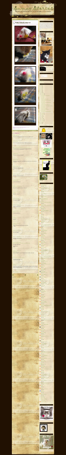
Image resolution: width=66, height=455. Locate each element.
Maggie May (42, 371)
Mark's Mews (42, 215)
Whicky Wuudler (43, 351)
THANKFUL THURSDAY (43, 196)
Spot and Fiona (43, 397)
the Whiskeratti (43, 235)
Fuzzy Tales (42, 238)
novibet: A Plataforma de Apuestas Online (46, 219)
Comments (42, 76)
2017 (41, 86)
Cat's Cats (42, 313)
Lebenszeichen (42, 322)
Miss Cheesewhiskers (43, 291)
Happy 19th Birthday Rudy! (44, 272)
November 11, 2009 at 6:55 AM (16, 134)
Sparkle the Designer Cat (44, 198)
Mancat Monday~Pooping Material (45, 95)
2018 (41, 85)
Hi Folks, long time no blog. (44, 302)
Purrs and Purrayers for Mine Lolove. (45, 383)
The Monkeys (14, 180)
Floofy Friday (42, 288)
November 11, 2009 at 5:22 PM (16, 223)
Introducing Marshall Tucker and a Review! (46, 319)
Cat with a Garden (15, 135)
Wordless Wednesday (43, 361)
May (41, 116)
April (41, 117)
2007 (41, 123)
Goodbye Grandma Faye (44, 233)
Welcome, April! (42, 372)
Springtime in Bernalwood (44, 380)
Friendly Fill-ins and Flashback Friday (45, 188)
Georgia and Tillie (43, 204)
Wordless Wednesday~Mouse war (45, 104)
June (42, 115)
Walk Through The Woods (44, 283)
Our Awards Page (42, 81)
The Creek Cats (15, 174)
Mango (41, 369)
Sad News (42, 280)
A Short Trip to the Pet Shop (44, 199)
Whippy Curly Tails (43, 263)
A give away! (42, 308)
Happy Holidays (42, 245)
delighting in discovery (43, 242)
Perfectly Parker (43, 271)
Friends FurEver (43, 187)
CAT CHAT (42, 201)
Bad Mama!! (42, 333)
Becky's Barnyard (43, 282)
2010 (41, 91)
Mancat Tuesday (43, 110)
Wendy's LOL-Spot (43, 401)
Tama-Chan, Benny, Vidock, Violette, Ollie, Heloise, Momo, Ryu (21, 147)
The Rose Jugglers (43, 268)
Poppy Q (42, 227)
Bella (41, 299)
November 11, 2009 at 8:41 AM (16, 179)
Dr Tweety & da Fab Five (44, 355)
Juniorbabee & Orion (43, 301)
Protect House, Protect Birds (44, 261)
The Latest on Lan (43, 236)
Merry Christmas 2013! (43, 344)
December (42, 93)
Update (42, 216)
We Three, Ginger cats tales (44, 324)
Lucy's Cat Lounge (43, 247)
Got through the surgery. (44, 394)
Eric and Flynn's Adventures (44, 210)
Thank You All (42, 330)
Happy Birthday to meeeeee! (44, 341)
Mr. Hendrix (42, 335)
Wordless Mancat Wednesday (45, 109)
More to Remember (43, 269)
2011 (41, 90)
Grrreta (42, 310)
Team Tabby (42, 253)
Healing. (42, 277)
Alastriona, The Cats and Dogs (17, 186)
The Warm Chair (43, 103)
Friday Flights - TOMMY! (43, 185)
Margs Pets (42, 363)
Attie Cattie (42, 382)
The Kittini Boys (43, 296)
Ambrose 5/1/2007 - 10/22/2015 (44, 311)
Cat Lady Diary (43, 260)
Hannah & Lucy (43, 285)
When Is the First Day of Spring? (45, 254)
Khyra (41, 190)
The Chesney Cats (43, 332)
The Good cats (43, 279)
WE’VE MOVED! (43, 391)
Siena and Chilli (43, 360)
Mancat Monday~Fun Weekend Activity (46, 102)
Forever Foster (15, 141)
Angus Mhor (42, 304)
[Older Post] (37, 275)
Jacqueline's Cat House (44, 230)
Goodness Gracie (43, 244)
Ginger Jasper (43, 207)
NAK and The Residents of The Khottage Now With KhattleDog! (21, 243)
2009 (41, 92)
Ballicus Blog (42, 218)
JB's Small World (43, 274)
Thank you (42, 266)
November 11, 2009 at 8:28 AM (16, 173)
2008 (41, 122)
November (42, 94)
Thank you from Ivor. (43, 208)
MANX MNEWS (43, 221)
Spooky (42, 385)
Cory (41, 293)
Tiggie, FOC (42, 393)
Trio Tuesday (42, 96)
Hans (41, 340)
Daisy (41, 346)
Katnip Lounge (43, 290)
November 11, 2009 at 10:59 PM (17, 242)
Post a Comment (15, 271)
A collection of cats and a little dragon (45, 205)
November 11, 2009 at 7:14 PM (16, 236)
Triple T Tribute (43, 101)
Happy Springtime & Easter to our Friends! (46, 358)
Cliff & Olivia (42, 396)
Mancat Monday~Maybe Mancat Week (46, 111)
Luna (41, 321)
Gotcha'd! (42, 349)
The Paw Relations (43, 343)
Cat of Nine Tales (43, 400)
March (42, 118)
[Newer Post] (12, 275)
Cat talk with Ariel (43, 374)
